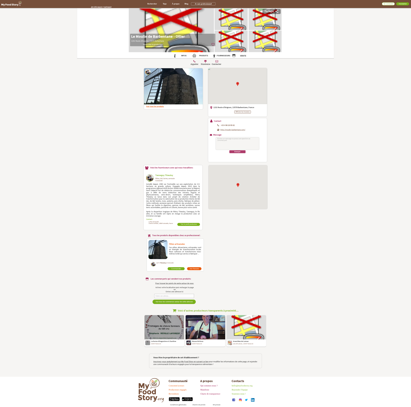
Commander (176, 269)
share (277, 11)
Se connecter (388, 4)
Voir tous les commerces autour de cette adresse (174, 302)
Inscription (403, 4)
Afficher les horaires (242, 112)
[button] (237, 84)
